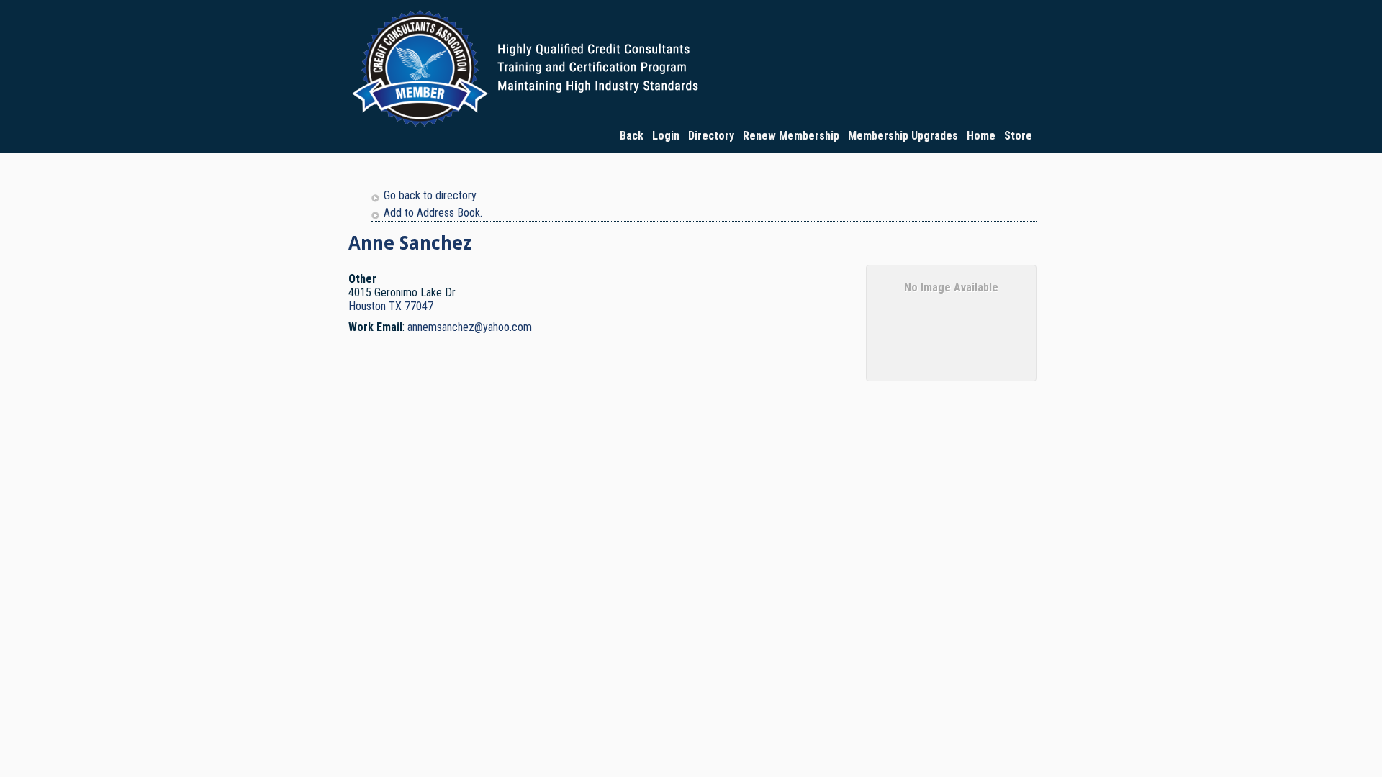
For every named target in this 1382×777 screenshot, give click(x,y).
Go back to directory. (431, 195)
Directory (711, 135)
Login (665, 135)
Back (631, 135)
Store (1018, 135)
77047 (419, 306)
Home (981, 135)
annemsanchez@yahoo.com (469, 327)
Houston (367, 306)
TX (395, 306)
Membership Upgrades (903, 135)
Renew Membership (791, 135)
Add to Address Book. (433, 212)
